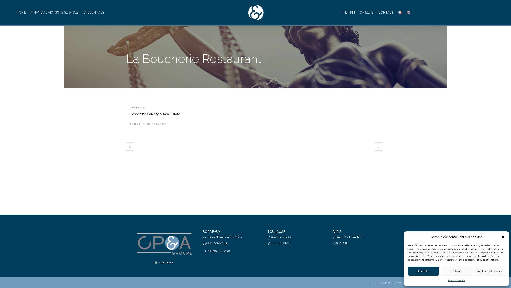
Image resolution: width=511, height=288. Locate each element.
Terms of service (456, 280)
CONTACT (385, 12)
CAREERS (366, 12)
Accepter (423, 271)
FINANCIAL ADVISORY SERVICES (54, 12)
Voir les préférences (489, 271)
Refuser (456, 271)
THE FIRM (348, 12)
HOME (21, 12)
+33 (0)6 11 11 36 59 (218, 251)
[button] (503, 237)
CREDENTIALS (93, 12)
